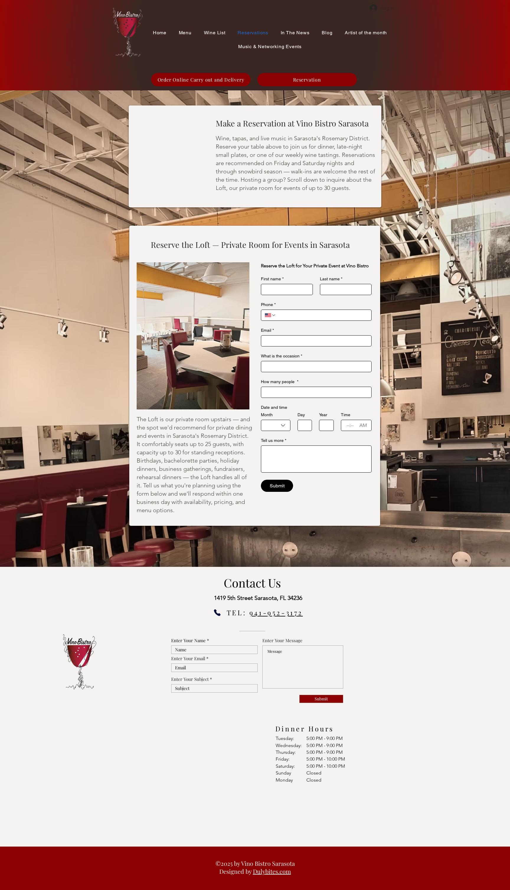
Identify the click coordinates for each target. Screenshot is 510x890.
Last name (331, 278)
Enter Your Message (282, 640)
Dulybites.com (272, 871)
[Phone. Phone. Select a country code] (270, 315)
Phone (268, 304)
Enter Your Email (188, 658)
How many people (279, 381)
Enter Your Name (188, 640)
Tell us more (273, 440)
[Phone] (217, 612)
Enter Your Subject (190, 679)
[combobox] (275, 425)
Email (267, 330)
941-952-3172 (276, 612)
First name (272, 278)
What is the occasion (281, 356)
